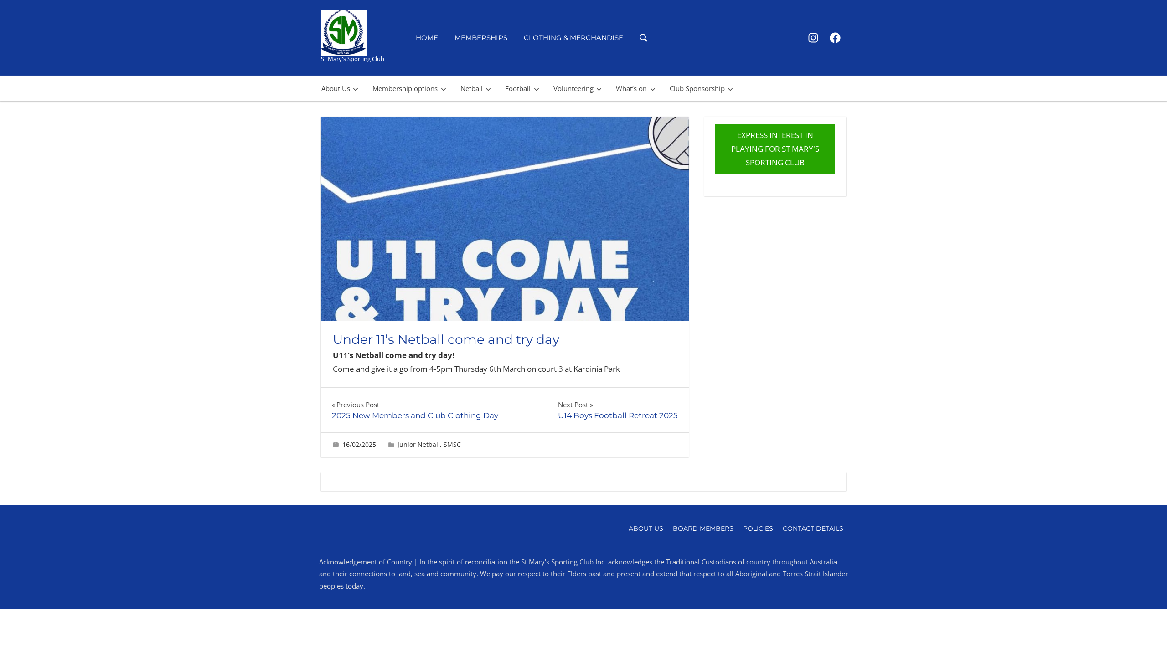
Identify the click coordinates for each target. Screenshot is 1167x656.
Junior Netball (419, 444)
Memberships (480, 37)
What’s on (631, 88)
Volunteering (573, 88)
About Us (335, 88)
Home (427, 37)
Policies (758, 528)
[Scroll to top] (1145, 634)
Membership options (405, 88)
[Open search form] (643, 37)
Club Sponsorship (697, 88)
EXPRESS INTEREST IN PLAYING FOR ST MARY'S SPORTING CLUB (775, 149)
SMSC (452, 444)
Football (518, 88)
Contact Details (813, 528)
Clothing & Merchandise (573, 37)
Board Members (703, 528)
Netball (471, 88)
